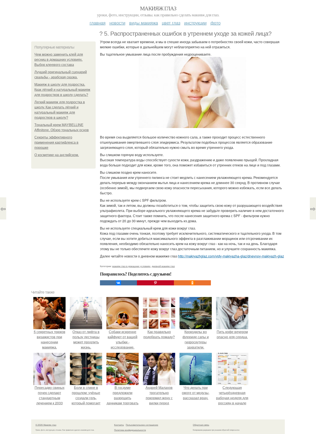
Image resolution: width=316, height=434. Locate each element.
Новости (117, 23)
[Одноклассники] (192, 282)
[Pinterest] (155, 282)
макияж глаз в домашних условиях (131, 266)
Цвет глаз (171, 23)
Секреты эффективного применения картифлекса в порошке (56, 142)
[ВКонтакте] (118, 282)
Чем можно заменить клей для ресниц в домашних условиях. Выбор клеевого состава (58, 60)
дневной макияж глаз (163, 266)
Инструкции (195, 23)
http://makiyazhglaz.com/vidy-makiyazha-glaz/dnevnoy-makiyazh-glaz (231, 256)
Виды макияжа (143, 23)
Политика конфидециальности (130, 429)
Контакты (119, 424)
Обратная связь (201, 424)
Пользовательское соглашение (142, 424)
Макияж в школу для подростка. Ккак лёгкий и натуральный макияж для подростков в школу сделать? (62, 90)
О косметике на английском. (56, 155)
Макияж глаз (158, 8)
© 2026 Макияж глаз (45, 424)
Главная (98, 23)
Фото (215, 23)
